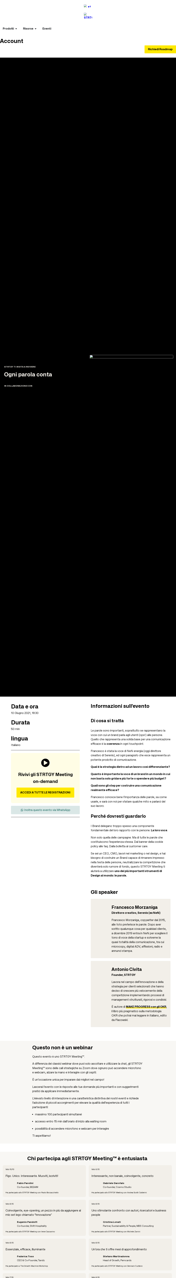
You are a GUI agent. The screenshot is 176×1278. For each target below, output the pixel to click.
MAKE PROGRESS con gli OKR (146, 1006)
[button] (45, 810)
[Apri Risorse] (35, 29)
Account (11, 41)
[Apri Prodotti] (16, 29)
